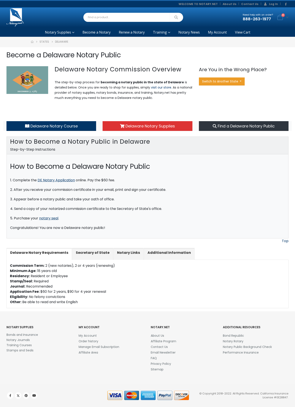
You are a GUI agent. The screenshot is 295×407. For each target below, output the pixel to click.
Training (160, 32)
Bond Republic (233, 335)
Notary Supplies (58, 32)
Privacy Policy (161, 364)
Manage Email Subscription (99, 347)
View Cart (242, 32)
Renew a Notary (132, 32)
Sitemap (157, 369)
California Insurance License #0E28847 (274, 395)
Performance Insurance (241, 352)
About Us (229, 4)
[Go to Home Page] (32, 42)
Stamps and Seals (19, 350)
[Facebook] (286, 4)
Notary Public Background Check (247, 347)
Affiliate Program (163, 341)
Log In (273, 4)
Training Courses (19, 345)
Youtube (34, 395)
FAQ (154, 358)
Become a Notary (96, 32)
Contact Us (249, 4)
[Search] (176, 17)
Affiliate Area (88, 352)
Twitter (18, 395)
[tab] (39, 254)
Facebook (10, 395)
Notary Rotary (233, 341)
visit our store (161, 87)
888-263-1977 (257, 19)
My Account (217, 32)
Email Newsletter (163, 352)
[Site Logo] (15, 17)
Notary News (189, 32)
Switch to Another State (220, 81)
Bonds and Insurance (22, 335)
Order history (88, 341)
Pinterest (26, 395)
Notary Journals (18, 340)
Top (285, 240)
